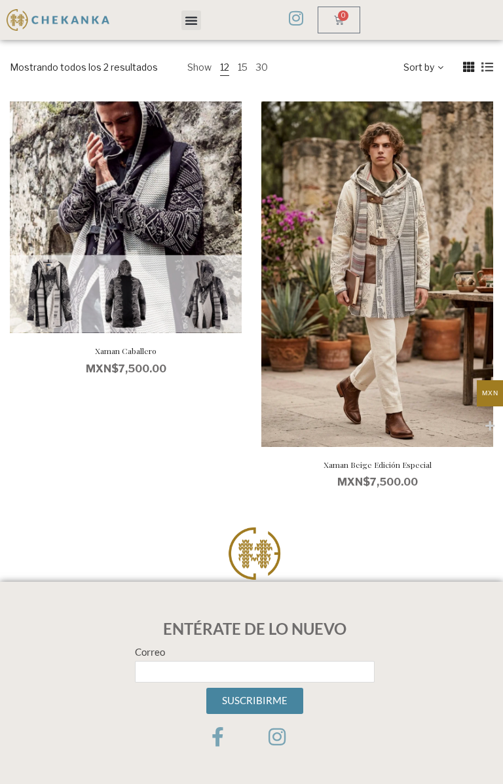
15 (243, 67)
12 (224, 67)
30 (262, 67)
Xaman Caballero (126, 351)
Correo (150, 652)
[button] (191, 20)
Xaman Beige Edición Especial (378, 464)
